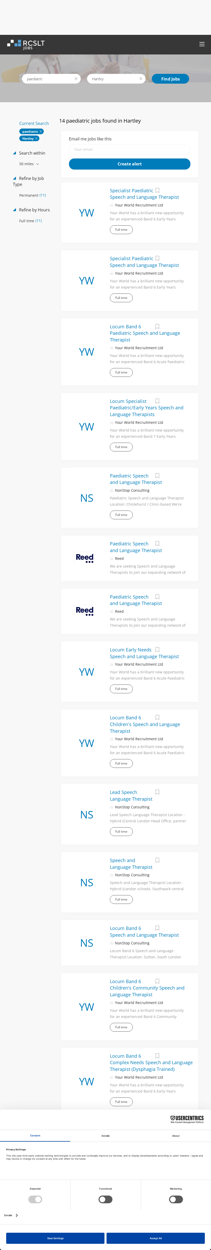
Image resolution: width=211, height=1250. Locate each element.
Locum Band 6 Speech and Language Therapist (144, 931)
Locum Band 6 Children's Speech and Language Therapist (145, 724)
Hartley (28, 138)
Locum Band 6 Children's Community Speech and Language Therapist (147, 988)
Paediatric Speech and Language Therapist (136, 479)
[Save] (157, 191)
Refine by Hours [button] (34, 210)
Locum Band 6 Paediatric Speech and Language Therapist (145, 333)
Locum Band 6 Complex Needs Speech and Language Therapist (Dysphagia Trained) (151, 1062)
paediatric (30, 131)
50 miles (27, 163)
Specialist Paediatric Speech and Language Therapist (144, 193)
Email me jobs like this (90, 139)
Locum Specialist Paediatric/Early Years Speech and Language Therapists (146, 407)
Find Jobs (170, 79)
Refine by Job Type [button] (28, 181)
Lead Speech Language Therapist (131, 795)
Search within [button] (31, 153)
